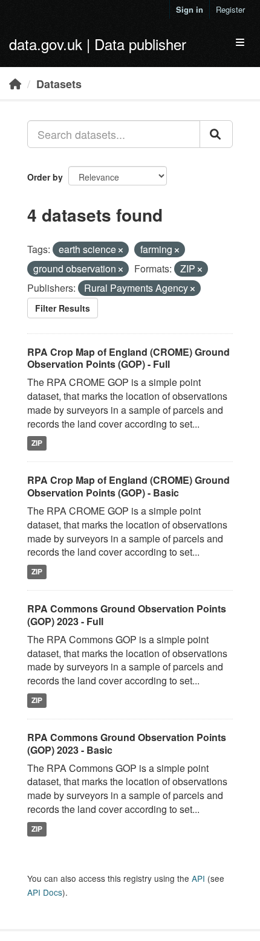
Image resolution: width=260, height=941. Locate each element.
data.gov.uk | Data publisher (97, 43)
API (198, 878)
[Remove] (121, 250)
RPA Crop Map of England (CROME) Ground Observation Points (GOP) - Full (128, 358)
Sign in (189, 9)
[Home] (15, 83)
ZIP (36, 443)
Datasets (59, 84)
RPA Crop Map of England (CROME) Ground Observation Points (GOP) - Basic (128, 486)
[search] (216, 134)
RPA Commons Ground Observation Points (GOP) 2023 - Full (126, 615)
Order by (45, 177)
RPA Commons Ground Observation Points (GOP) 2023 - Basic (126, 743)
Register (230, 9)
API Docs (44, 892)
